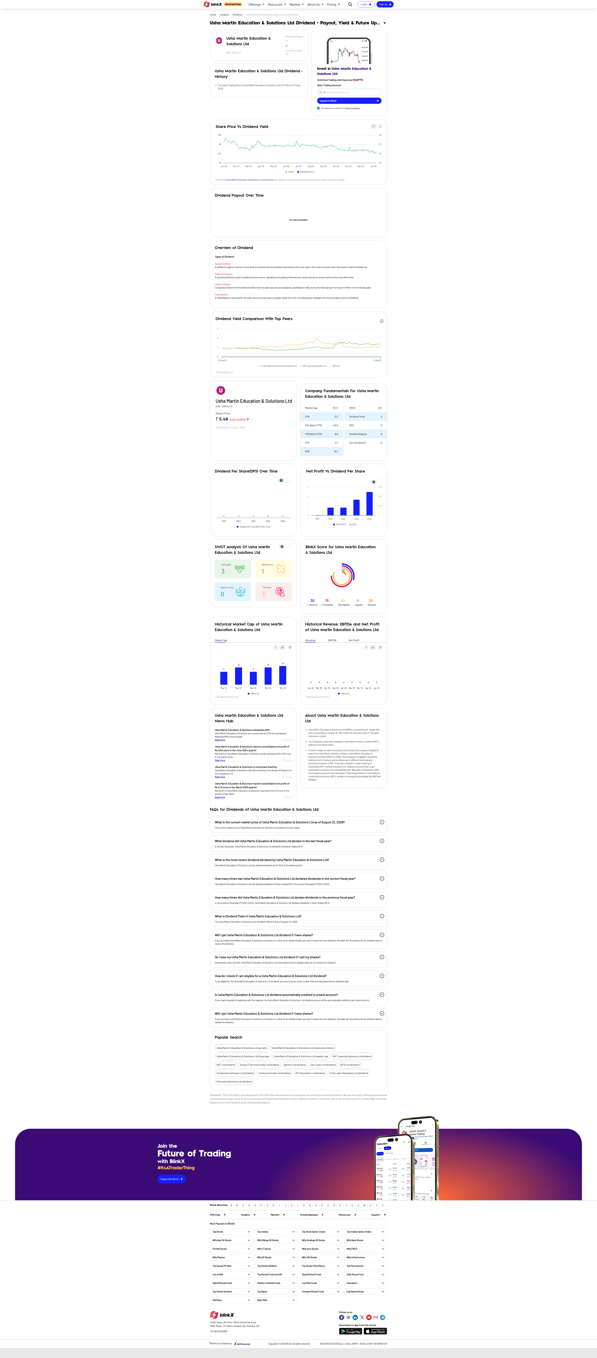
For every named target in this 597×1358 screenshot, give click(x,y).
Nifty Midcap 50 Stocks (268, 1240)
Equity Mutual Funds (311, 1274)
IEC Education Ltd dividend (310, 1073)
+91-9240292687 (218, 1331)
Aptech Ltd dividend (295, 1064)
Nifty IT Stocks (264, 1248)
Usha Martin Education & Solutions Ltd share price (249, 179)
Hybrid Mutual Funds (222, 1283)
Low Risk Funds (309, 1283)
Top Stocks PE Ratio (222, 1266)
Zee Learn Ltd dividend (323, 1064)
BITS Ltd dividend (349, 1064)
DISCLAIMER (351, 1343)
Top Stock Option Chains (313, 1231)
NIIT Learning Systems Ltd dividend (352, 1056)
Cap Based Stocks (355, 1291)
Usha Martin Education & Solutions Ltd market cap (301, 1056)
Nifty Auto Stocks (310, 1248)
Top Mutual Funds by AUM (269, 1274)
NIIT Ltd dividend (226, 1064)
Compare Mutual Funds (313, 1291)
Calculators (352, 1283)
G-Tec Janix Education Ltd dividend (349, 1073)
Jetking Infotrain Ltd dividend (274, 1073)
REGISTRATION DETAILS (331, 1343)
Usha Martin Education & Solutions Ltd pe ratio (242, 1047)
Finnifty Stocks (220, 1248)
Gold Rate (217, 1300)
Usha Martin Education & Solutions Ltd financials (243, 1056)
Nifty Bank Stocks (355, 1240)
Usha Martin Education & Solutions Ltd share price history (303, 1047)
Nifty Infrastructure (356, 1257)
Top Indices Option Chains (359, 1231)
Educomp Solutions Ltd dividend (234, 1081)
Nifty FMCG (352, 1248)
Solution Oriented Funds (268, 1283)
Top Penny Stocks (355, 1266)
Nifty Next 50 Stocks (222, 1240)
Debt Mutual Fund (355, 1274)
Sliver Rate (262, 1300)
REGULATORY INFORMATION (373, 1343)
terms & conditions (352, 108)
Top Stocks (218, 1231)
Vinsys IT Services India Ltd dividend (259, 1064)
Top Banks (262, 1291)
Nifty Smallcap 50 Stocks (313, 1240)
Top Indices (262, 1231)
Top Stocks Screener (222, 1291)
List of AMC (218, 1274)
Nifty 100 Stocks (309, 1257)
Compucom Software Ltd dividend (235, 1073)
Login (364, 4)
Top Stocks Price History (313, 1266)
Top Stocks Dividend (267, 1266)
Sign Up (383, 4)
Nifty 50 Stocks (264, 1257)
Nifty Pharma (219, 1257)
